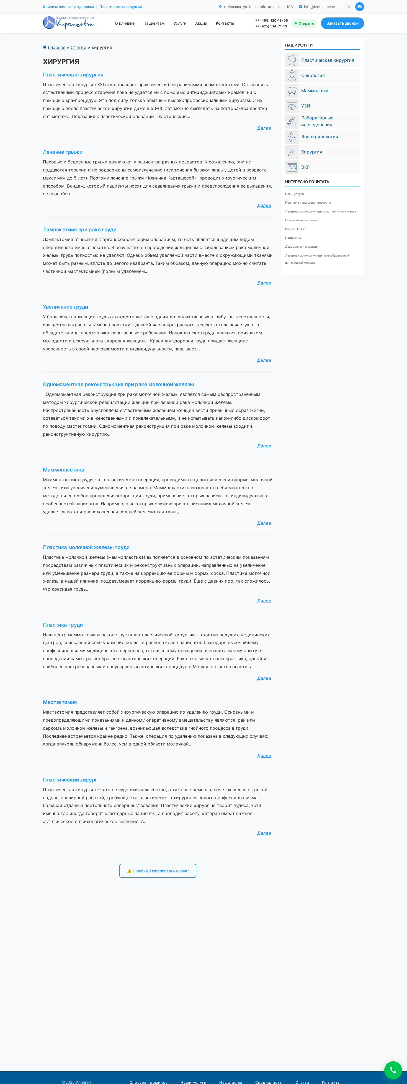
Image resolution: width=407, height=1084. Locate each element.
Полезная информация (301, 220)
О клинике (125, 23)
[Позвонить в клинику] (393, 1070)
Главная (56, 47)
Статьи (78, 47)
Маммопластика (63, 470)
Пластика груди (63, 625)
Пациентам (154, 23)
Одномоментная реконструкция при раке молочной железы (118, 384)
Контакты (225, 23)
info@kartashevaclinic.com (327, 6)
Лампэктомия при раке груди (79, 229)
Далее (264, 128)
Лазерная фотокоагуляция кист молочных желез (320, 212)
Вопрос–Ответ (295, 229)
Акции (201, 23)
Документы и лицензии (301, 247)
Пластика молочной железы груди (86, 547)
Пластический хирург (70, 780)
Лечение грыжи (62, 152)
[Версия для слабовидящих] (359, 6)
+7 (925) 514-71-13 (271, 26)
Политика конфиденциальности (308, 203)
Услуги (180, 23)
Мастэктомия (60, 702)
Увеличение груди (65, 307)
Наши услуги (294, 194)
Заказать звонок (342, 23)
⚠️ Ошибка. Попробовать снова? (158, 871)
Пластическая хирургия (73, 74)
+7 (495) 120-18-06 (271, 20)
